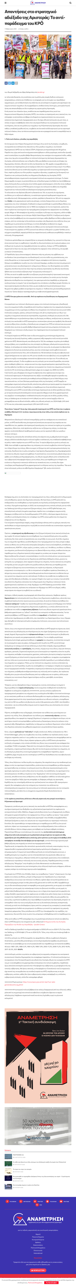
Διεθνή (26, 29)
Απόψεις (21, 29)
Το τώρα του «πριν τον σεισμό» (22, 1169)
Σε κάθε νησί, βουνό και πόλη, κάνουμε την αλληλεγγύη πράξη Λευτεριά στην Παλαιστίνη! (39, 1162)
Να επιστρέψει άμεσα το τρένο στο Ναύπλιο (26, 1185)
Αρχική (38, 1234)
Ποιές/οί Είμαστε (38, 1237)
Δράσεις (38, 1242)
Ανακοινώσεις (38, 1245)
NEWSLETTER (38, 1270)
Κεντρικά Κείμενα (38, 1239)
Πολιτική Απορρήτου (38, 1248)
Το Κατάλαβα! (51, 1283)
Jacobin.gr (41, 92)
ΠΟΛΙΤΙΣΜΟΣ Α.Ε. (18, 1155)
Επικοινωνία (38, 1250)
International (38, 1253)
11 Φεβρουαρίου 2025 (10, 29)
